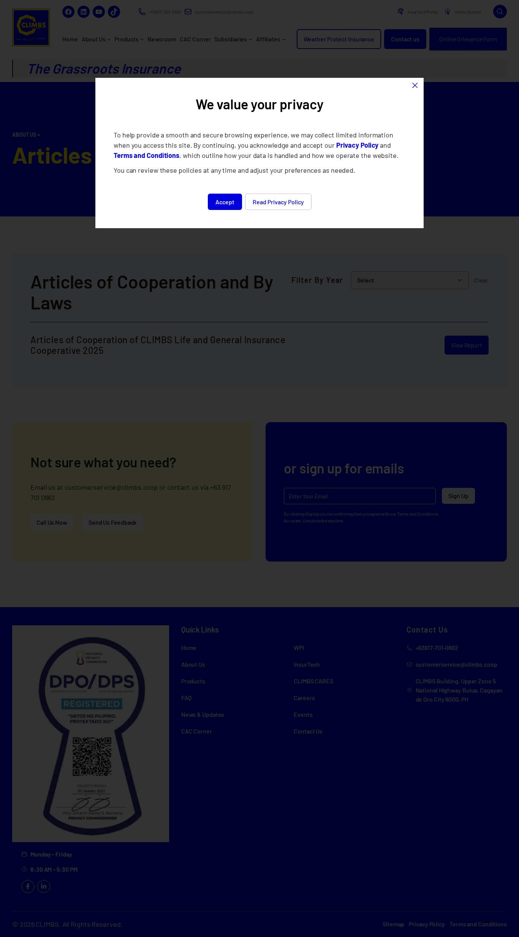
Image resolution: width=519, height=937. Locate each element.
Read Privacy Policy (278, 201)
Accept (224, 201)
